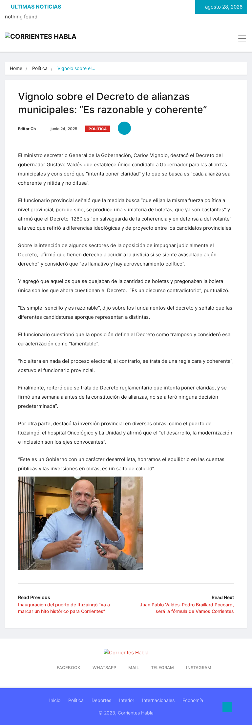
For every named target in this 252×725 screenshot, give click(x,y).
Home (16, 68)
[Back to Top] (227, 707)
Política (40, 68)
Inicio (54, 700)
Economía (192, 700)
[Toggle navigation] (240, 38)
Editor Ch (27, 128)
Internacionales (158, 700)
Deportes (101, 700)
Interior (126, 700)
